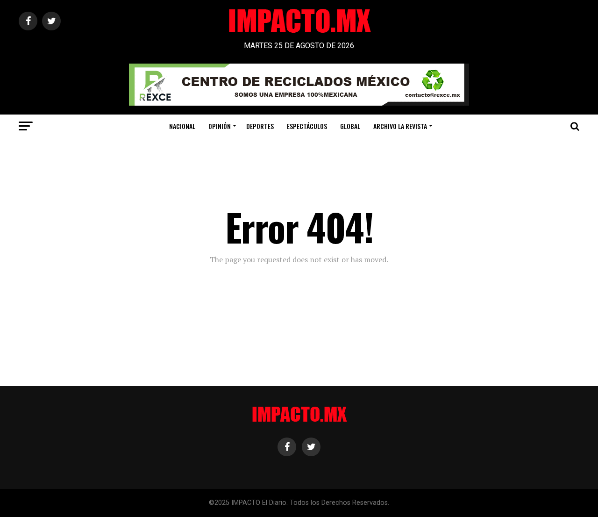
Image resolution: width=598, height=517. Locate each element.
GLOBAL (350, 126)
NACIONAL (182, 126)
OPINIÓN (219, 126)
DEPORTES (260, 126)
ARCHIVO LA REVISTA (400, 126)
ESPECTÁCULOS (307, 126)
